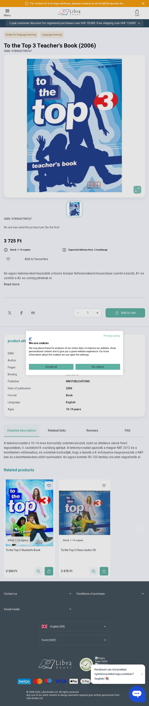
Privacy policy (112, 335)
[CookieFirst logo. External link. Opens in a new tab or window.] (30, 339)
